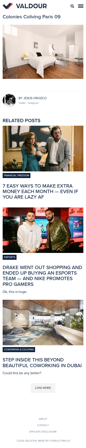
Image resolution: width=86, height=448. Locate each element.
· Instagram (32, 102)
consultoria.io (59, 440)
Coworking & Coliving (19, 349)
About (43, 418)
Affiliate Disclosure (43, 431)
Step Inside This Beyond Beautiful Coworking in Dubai (42, 362)
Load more (43, 388)
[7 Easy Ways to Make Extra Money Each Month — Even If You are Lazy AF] (43, 170)
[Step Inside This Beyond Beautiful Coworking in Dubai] (43, 344)
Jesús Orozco (35, 98)
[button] (80, 6)
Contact (43, 425)
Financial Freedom (16, 175)
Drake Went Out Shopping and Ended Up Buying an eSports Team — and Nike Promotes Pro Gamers (42, 275)
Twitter (22, 102)
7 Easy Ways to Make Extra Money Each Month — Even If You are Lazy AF (40, 191)
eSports (9, 257)
